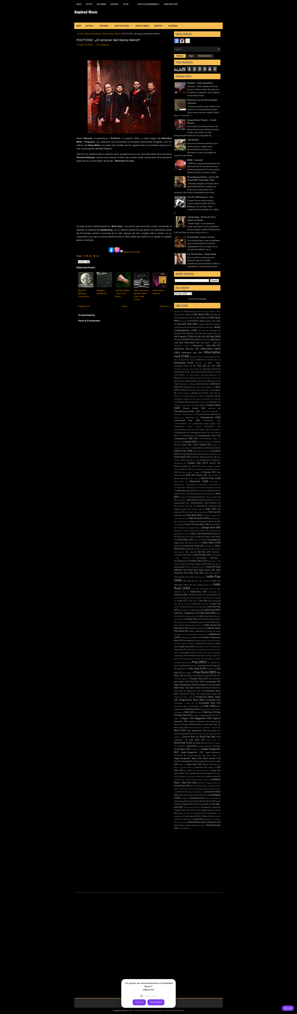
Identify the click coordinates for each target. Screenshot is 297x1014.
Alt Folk (197, 336)
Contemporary (187, 435)
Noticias (90, 25)
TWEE (192, 810)
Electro (199, 475)
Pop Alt (192, 666)
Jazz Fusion (212, 601)
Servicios (159, 25)
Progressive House (187, 694)
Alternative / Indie (181, 346)
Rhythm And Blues (194, 727)
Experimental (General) (183, 506)
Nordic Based (192, 649)
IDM (186, 567)
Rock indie (198, 734)
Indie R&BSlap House (201, 585)
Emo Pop (182, 497)
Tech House (179, 801)
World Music (208, 819)
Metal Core (181, 634)
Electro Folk (212, 475)
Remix (176, 724)
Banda (185, 378)
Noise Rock (178, 649)
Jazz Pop (177, 604)
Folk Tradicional (179, 518)
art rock (211, 365)
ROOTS (181, 746)
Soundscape (194, 773)
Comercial (189, 417)
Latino (218, 613)
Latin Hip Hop (200, 607)
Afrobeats (178, 333)
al (217, 333)
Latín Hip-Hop (183, 610)
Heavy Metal (107, 33)
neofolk (210, 643)
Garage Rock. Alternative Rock (185, 531)
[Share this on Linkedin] (97, 256)
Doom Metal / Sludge (209, 460)
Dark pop (181, 454)
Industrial (178, 594)
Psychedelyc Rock (180, 706)
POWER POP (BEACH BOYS (205, 688)
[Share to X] (85, 261)
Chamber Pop (211, 396)
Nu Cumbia (198, 653)
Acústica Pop (207, 327)
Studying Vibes (202, 789)
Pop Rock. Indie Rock (193, 675)
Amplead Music (85, 12)
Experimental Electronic (206, 506)
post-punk (215, 685)
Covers (214, 445)
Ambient (200, 359)
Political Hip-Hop (183, 662)
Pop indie (216, 665)
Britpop (195, 393)
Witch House (215, 816)
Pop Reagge (187, 673)
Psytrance (195, 706)
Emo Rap (206, 497)
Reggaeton (200, 718)
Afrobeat (213, 330)
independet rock (197, 567)
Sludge (210, 767)
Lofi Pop (191, 622)
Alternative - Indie (209, 342)
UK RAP (186, 813)
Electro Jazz (193, 478)
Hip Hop (187, 549)
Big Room (216, 384)
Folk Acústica (200, 512)
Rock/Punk (179, 742)
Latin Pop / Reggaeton (184, 613)
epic (189, 500)
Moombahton (188, 640)
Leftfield (180, 616)
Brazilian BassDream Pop (199, 390)
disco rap (194, 460)
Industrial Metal (195, 594)
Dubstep (207, 472)
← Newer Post (83, 306)
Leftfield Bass (191, 616)
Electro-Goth (178, 481)
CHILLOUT (207, 399)
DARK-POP (204, 454)
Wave (205, 816)
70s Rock (187, 311)
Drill (175, 472)
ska (218, 761)
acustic (184, 327)
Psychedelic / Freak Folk (184, 703)
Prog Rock (178, 691)
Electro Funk (179, 478)
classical (211, 408)
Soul (214, 770)
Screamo (216, 746)
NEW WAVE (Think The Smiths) (206, 647)
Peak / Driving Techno (204, 659)
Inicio (79, 4)
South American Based (195, 776)
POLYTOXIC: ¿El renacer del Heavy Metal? (108, 40)
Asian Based (194, 369)
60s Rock (177, 311)
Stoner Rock (179, 785)
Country (187, 441)
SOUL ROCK (179, 773)
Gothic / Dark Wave (212, 536)
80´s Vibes (185, 314)
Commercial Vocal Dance (204, 423)
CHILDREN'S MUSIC (181, 399)
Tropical (214, 807)
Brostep (177, 396)
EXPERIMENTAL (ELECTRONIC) (203, 503)
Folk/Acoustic (195, 518)
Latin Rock (205, 612)
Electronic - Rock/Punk (208, 485)
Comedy (177, 418)
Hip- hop (189, 552)
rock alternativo (194, 730)
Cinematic (213, 402)
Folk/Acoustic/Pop (196, 521)
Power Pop (184, 687)
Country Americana (204, 442)
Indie (209, 567)
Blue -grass (196, 387)
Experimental (179, 503)
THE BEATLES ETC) (204, 801)
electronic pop (183, 490)
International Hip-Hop (201, 598)
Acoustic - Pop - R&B (212, 321)
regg (175, 718)
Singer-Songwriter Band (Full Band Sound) (194, 758)
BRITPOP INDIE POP (209, 393)
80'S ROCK (199, 311)
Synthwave (195, 798)
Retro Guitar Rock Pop (207, 724)
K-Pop (194, 604)
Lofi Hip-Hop (181, 622)
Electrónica (182, 494)
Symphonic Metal (212, 791)
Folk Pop (212, 512)
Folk (208, 508)
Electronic (195, 481)
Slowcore (199, 767)
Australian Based (210, 369)
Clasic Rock (199, 405)
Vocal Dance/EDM (192, 816)
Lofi (199, 619)
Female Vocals (180, 509)
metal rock (202, 634)
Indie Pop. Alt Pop (201, 581)
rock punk (194, 739)
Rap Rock (205, 715)
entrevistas (181, 500)
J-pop (179, 600)
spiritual (201, 783)
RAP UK (215, 715)
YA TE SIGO (156, 1002)
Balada (177, 378)
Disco (184, 460)
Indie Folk (193, 573)
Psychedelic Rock (207, 703)
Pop (195, 662)
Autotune (178, 372)
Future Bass (199, 524)
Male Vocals (210, 625)
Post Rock (194, 681)
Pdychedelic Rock (186, 659)
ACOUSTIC (194, 321)
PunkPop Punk (205, 709)
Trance (185, 804)
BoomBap (182, 390)
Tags (191, 56)
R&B (187, 712)
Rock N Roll (188, 736)
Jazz (201, 600)
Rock (176, 730)
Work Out (187, 819)
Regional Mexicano (197, 721)
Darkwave (214, 454)
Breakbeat (216, 390)
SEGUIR (288, 1008)
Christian (191, 402)
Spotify (89, 4)
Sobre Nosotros (171, 4)
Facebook (114, 4)
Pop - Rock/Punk (180, 665)
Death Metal (179, 457)
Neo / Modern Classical (185, 643)
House (184, 564)
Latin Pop (209, 609)
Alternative (189, 342)
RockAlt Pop (208, 743)
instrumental (211, 594)
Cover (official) (200, 444)
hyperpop (178, 567)
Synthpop (215, 794)
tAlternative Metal (211, 798)
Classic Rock (213, 405)
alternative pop (189, 352)
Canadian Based (189, 396)
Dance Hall (213, 448)
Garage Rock (208, 527)
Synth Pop (202, 795)
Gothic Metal (182, 539)
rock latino (209, 734)
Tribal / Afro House (190, 807)
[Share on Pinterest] (94, 256)
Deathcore (195, 457)
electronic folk (179, 487)
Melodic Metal (213, 628)
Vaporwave (178, 816)
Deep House (208, 457)
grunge (213, 539)
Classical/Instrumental (184, 411)
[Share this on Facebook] (84, 256)
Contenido (104, 25)
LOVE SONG (211, 622)
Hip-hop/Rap (200, 554)
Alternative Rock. (196, 357)
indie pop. (187, 581)
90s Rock (215, 317)
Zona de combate (142, 25)
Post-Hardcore (182, 684)
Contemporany (180, 432)
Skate (181, 764)
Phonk (218, 659)
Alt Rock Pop (189, 339)
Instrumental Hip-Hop (182, 598)
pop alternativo (204, 665)
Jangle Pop (191, 601)
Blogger (202, 299)
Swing (189, 792)
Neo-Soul (200, 643)
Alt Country (180, 336)
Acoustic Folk (184, 323)
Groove (204, 540)
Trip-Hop (204, 807)
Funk (187, 524)
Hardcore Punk (192, 546)
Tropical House (180, 810)
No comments (103, 44)
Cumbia (194, 448)
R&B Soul (197, 712)
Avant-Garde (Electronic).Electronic (203, 375)
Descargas (173, 25)
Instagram (101, 4)
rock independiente (182, 733)
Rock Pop (205, 736)
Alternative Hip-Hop (184, 348)
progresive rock (193, 691)
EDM (188, 475)
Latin (213, 603)
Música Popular (214, 641)
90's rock (188, 318)
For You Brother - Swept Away (201, 254)
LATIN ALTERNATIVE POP (183, 607)
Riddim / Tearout (211, 727)
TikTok (125, 4)
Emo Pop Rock (194, 497)
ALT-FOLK (204, 339)
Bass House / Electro (210, 378)
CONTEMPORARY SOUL (208, 439)
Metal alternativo (214, 631)
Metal (117, 33)
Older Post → (165, 306)
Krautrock (204, 604)
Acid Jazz (182, 321)
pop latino (181, 668)
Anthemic (198, 363)
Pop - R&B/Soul (212, 662)
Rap (218, 712)
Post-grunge (210, 681)
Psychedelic (210, 700)
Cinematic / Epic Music (182, 405)
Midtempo (184, 637)
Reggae (185, 718)
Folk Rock (191, 515)
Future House (214, 524)
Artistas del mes (123, 25)
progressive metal (208, 694)
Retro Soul (178, 727)
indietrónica (212, 592)
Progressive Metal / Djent (208, 697)
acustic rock (195, 327)
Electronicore (195, 493)
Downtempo (178, 463)
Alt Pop (210, 336)
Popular (179, 56)
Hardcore (178, 546)
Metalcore (215, 634)
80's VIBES (210, 311)
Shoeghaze (194, 749)
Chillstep (217, 399)
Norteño (203, 649)
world (196, 819)
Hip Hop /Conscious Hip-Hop (204, 549)
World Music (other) (183, 825)
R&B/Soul (207, 712)
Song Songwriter (202, 770)
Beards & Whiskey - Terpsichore (83, 293)
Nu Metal (191, 655)
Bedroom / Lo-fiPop (187, 384)
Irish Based (216, 598)
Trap (194, 804)
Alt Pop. (177, 339)
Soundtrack (208, 773)
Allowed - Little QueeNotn (200, 83)
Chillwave (180, 402)
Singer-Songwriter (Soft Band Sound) (202, 755)
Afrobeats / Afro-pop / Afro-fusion (199, 333)
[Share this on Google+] (91, 256)
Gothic (199, 536)
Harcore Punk (193, 543)
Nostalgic (185, 652)
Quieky (179, 712)
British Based (182, 393)
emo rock (216, 497)
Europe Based (202, 500)
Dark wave (192, 454)
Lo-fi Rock (188, 619)
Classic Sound (190, 408)
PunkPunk (216, 709)
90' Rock (177, 318)
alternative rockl (187, 360)
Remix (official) (189, 724)
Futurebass (181, 528)
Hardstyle (207, 546)
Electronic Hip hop (213, 487)
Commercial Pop (183, 420)
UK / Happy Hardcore (206, 810)
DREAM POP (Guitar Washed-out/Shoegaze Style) (200, 469)
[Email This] (79, 261)
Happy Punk (179, 543)
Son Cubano (188, 770)
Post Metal (213, 678)
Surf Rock (180, 792)
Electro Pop (207, 478)
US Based (197, 813)
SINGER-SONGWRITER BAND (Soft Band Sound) (194, 761)
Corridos (177, 442)
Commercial (206, 417)
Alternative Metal (93, 33)
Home (80, 33)
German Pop (203, 531)
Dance (202, 448)
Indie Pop (213, 576)
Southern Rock (212, 776)
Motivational (201, 641)
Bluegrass (208, 387)
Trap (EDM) (203, 804)
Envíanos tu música (171, 1010)
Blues (218, 387)
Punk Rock (190, 709)
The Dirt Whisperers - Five (200, 197)
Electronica (215, 490)
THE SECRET (193, 140)
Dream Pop (194, 462)
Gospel (190, 537)
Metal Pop (192, 634)
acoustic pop (203, 324)
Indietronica (195, 591)
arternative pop (180, 369)
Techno (190, 801)
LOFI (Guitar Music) (212, 619)
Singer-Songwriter (189, 752)
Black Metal (184, 387)
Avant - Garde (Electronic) (195, 372)
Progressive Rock (212, 691)
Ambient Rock (212, 360)
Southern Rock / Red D (200, 779)
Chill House (196, 399)
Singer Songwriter (210, 748)
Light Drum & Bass (206, 616)
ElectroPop (208, 494)
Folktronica (212, 521)
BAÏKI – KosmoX (195, 160)
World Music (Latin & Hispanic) (202, 822)
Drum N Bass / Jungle (190, 472)
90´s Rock (201, 317)
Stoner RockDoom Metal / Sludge (201, 786)
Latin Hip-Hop (214, 606)
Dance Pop (180, 450)
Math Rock (179, 628)
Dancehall (216, 451)
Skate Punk (192, 764)
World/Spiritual (213, 825)
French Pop (178, 524)
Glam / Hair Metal (199, 533)
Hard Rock (208, 542)
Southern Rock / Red (181, 779)
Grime (195, 540)
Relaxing (213, 721)
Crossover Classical (181, 448)
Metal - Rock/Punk (196, 631)
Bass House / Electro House (185, 381)
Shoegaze (181, 749)
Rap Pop (195, 715)
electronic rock (201, 490)
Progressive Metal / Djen (183, 697)
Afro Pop (201, 330)
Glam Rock (216, 533)
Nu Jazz (207, 653)
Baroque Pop (195, 378)
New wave (185, 646)
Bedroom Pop (202, 384)
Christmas (202, 402)
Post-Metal (201, 685)
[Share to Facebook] (88, 261)
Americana (179, 362)
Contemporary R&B (183, 438)
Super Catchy (215, 789)
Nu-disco (202, 655)
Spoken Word (212, 783)
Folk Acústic (188, 512)
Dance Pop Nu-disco (200, 451)
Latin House (196, 610)
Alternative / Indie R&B (204, 345)
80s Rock (199, 314)
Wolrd (178, 819)
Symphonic (198, 792)
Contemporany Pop (197, 432)
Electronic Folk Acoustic (195, 487)
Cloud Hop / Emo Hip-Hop (206, 414)
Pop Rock (201, 672)
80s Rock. (214, 314)
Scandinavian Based (203, 746)
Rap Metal (183, 715)
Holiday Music (196, 561)
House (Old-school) (198, 564)
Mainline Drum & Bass (193, 625)
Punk (206, 706)
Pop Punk (194, 668)
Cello (201, 396)
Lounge (200, 622)
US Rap (210, 813)
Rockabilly (197, 743)
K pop (186, 604)
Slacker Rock (208, 764)
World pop (199, 825)
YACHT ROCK (183, 828)
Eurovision (214, 500)
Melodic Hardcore (196, 628)
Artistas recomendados (149, 4)
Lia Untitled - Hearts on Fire (201, 237)
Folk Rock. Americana (210, 515)
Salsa (189, 746)
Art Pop (197, 365)
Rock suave (212, 740)
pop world (209, 675)
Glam (186, 534)
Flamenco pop (196, 509)
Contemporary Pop (206, 435)
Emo (218, 493)
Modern (195, 637)
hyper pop (214, 564)
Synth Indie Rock (186, 795)
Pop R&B (210, 669)
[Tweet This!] (87, 256)
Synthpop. (183, 798)
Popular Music (197, 678)
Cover (184, 444)
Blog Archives (205, 56)
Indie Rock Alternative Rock (202, 589)
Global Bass (181, 537)
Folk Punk (178, 515)
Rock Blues (212, 730)
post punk (179, 681)
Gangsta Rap (193, 528)
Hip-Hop (201, 552)
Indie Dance (204, 570)
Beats (202, 381)
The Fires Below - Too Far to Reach (122, 293)
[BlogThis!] (82, 261)
